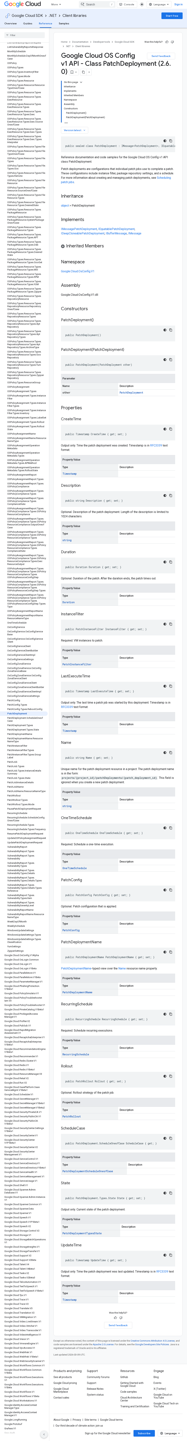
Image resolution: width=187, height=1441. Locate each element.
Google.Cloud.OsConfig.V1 (77, 271)
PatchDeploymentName (76, 968)
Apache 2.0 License (103, 1344)
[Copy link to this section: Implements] (87, 220)
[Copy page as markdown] (83, 72)
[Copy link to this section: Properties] (86, 408)
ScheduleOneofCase (99, 1171)
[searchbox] (24, 35)
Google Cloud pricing (65, 1382)
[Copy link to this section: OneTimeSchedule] (95, 818)
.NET (53, 15)
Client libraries (74, 15)
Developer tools (101, 41)
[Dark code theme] (165, 141)
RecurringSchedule (75, 1054)
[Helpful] (167, 42)
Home (64, 41)
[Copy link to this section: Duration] (79, 552)
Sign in (178, 4)
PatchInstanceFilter (76, 664)
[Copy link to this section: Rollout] (76, 1066)
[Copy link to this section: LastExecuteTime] (94, 676)
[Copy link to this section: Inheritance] (87, 196)
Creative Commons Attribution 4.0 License (153, 1340)
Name (122, 968)
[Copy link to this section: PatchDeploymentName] (105, 942)
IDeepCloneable (71, 233)
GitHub (124, 1377)
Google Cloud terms (111, 1419)
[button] (118, 246)
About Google (61, 1419)
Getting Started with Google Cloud (132, 1384)
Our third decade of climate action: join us (79, 1425)
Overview (10, 23)
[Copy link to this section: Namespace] (88, 262)
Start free (172, 15)
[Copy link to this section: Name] (75, 743)
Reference (45, 23)
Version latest (75, 130)
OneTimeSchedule (74, 868)
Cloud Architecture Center (131, 1399)
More (54, 4)
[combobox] (97, 4)
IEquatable (105, 229)
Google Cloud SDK (27, 15)
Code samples (128, 1391)
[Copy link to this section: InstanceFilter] (87, 614)
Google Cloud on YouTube (163, 1396)
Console (129, 4)
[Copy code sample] (171, 141)
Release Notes (95, 1388)
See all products (63, 1377)
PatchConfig (71, 930)
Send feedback (161, 56)
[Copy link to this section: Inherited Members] (107, 246)
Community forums (98, 1377)
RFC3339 (156, 445)
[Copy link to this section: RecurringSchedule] (96, 1004)
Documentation (80, 41)
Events (157, 1382)
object (65, 205)
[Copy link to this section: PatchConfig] (85, 880)
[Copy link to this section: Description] (84, 486)
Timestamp (69, 473)
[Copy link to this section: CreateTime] (85, 419)
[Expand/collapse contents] (81, 82)
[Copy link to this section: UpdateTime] (85, 1245)
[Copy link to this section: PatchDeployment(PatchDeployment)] (127, 350)
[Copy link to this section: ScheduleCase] (88, 1128)
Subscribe (144, 1433)
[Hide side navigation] (44, 1434)
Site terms (91, 1419)
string (67, 540)
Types (90, 1233)
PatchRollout (71, 1116)
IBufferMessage (116, 233)
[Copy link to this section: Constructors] (92, 309)
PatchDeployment (85, 229)
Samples (64, 23)
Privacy (77, 1419)
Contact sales (61, 1397)
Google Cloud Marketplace (61, 1390)
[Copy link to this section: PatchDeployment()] (97, 320)
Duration (68, 602)
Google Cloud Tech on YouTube (166, 1405)
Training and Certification (134, 1406)
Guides (27, 23)
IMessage (67, 229)
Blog (156, 1377)
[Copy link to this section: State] (73, 1183)
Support (91, 1382)
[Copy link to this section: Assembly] (83, 285)
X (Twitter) (160, 1388)
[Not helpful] (172, 42)
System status (95, 1394)
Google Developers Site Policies (152, 1344)
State (98, 1233)
